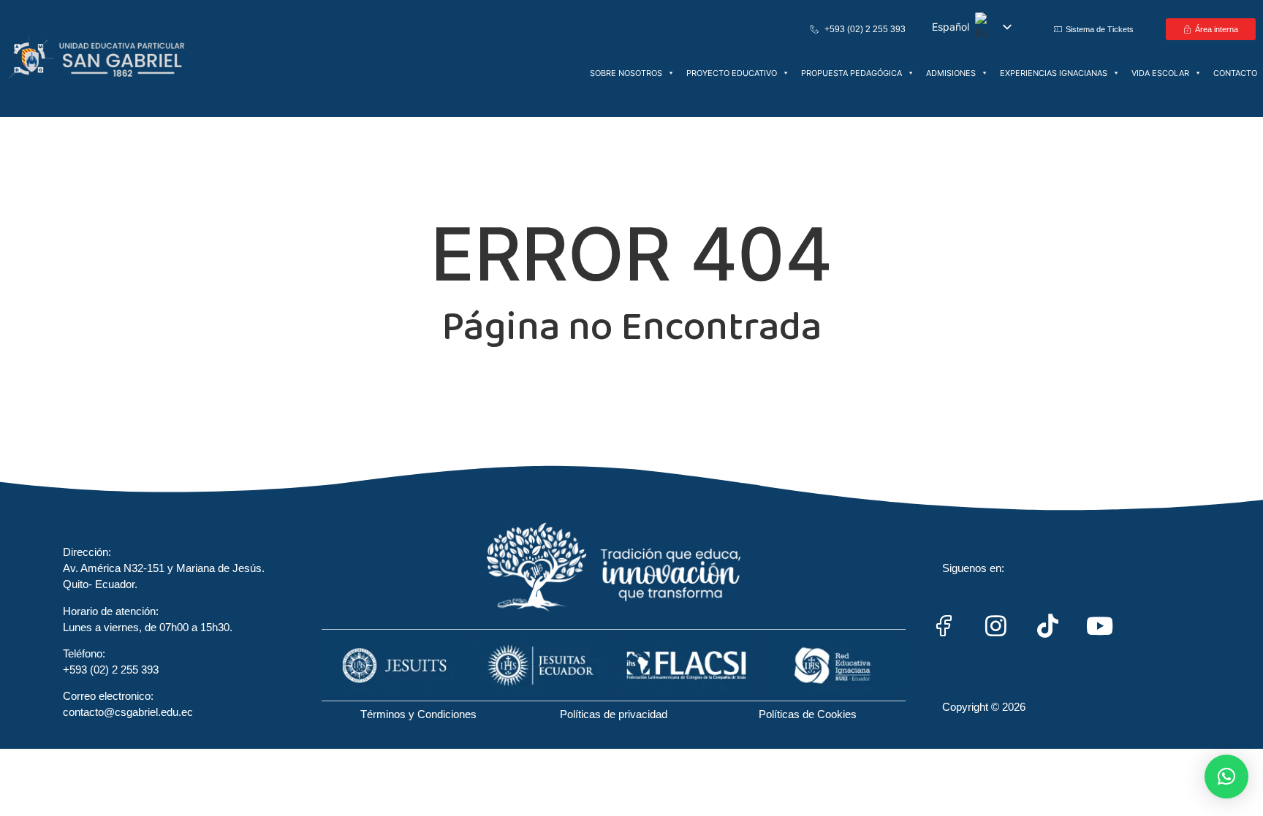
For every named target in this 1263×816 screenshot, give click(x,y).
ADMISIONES (951, 73)
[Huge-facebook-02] (944, 626)
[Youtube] (1100, 626)
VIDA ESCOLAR (1160, 73)
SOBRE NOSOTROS (626, 73)
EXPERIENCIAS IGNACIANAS (1053, 73)
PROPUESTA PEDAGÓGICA (851, 73)
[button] (1226, 776)
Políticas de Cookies (808, 714)
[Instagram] (996, 626)
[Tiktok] (1048, 626)
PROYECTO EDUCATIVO (731, 73)
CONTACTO (1235, 73)
